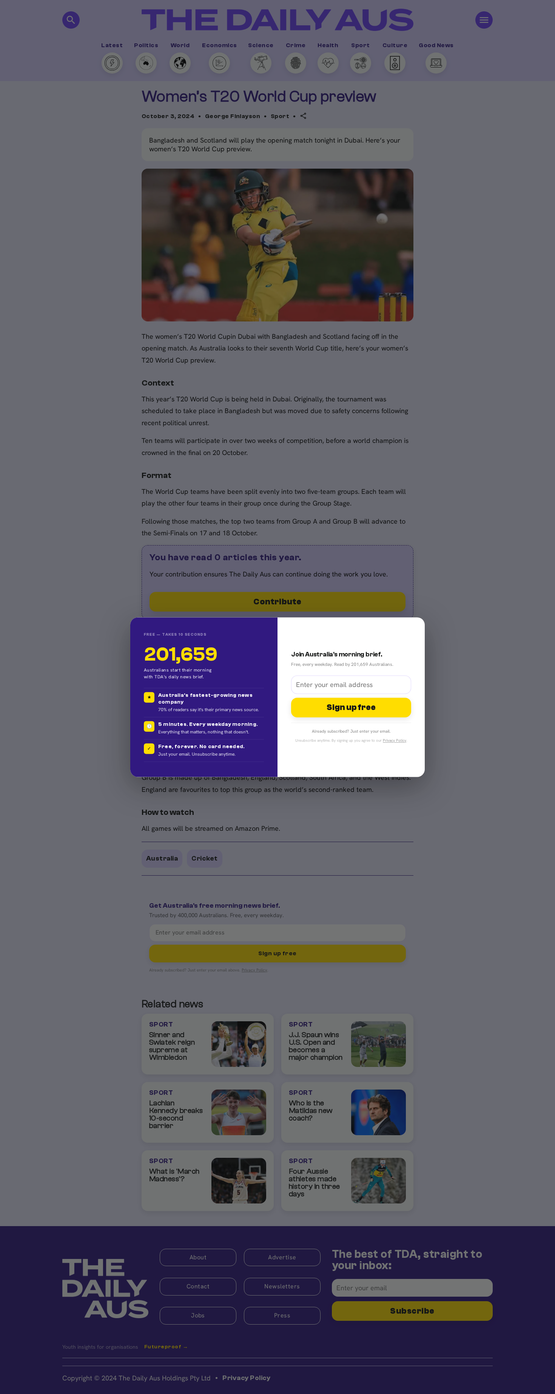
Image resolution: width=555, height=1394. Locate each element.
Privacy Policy (394, 740)
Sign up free (351, 708)
